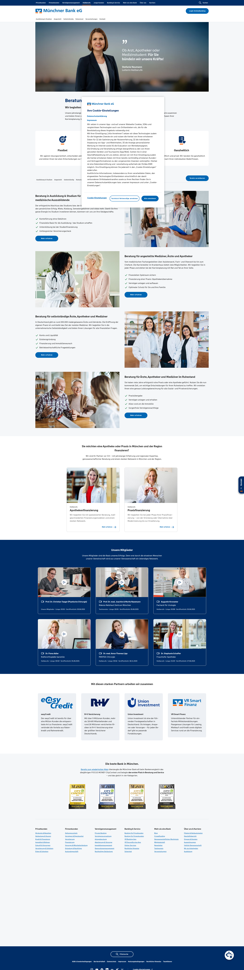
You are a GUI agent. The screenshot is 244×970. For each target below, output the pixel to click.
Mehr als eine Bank (130, 3)
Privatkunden (41, 3)
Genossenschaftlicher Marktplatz (166, 839)
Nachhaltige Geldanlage (104, 851)
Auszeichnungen (190, 842)
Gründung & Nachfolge (73, 848)
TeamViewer (167, 962)
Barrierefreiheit (99, 962)
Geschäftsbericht (190, 836)
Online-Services (130, 845)
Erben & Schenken (41, 851)
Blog (156, 833)
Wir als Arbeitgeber (191, 848)
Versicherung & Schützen (44, 848)
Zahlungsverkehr (71, 833)
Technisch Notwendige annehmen (124, 198)
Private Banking (100, 833)
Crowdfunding (159, 836)
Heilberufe (86, 3)
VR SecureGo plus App (133, 842)
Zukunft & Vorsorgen (42, 845)
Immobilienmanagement (103, 845)
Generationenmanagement (104, 848)
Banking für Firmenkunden (134, 836)
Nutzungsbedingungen (136, 962)
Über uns (143, 3)
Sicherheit (128, 851)
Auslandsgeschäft (71, 851)
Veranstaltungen (160, 851)
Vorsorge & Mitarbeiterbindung (76, 845)
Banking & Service (113, 3)
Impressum (122, 962)
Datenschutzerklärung (97, 116)
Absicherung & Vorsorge (103, 842)
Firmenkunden (54, 3)
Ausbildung (188, 851)
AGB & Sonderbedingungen (82, 962)
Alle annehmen (150, 198)
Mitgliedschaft (159, 842)
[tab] (43, 19)
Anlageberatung (101, 839)
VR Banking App (130, 839)
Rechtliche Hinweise (132, 848)
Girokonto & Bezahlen (43, 833)
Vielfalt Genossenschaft (193, 845)
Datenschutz (111, 962)
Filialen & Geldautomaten (193, 833)
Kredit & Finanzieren (42, 839)
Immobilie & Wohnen (42, 842)
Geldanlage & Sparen (43, 836)
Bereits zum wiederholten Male (94, 769)
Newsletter (158, 845)
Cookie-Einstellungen (97, 198)
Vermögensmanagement (71, 3)
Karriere (152, 3)
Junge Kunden (99, 3)
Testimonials (158, 848)
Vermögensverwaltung (103, 836)
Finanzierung (69, 842)
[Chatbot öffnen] (229, 955)
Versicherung (70, 839)
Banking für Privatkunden (134, 833)
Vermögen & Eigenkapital (74, 836)
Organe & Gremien (190, 839)
